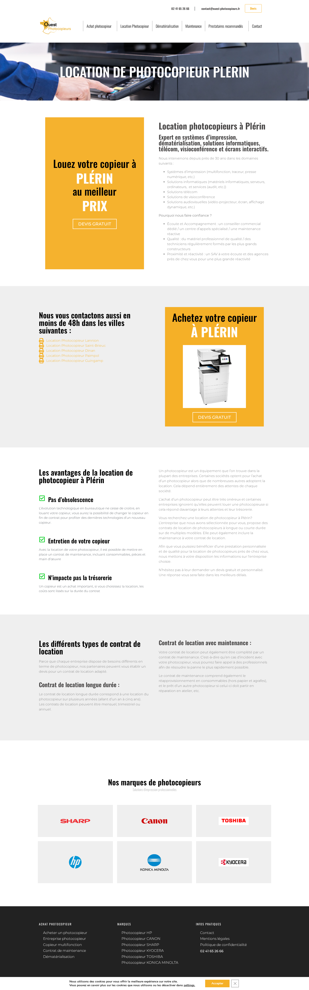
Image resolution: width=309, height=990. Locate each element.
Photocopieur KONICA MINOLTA (149, 962)
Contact (257, 26)
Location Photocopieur (134, 26)
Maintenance (193, 26)
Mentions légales (215, 938)
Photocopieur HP (136, 933)
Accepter (217, 983)
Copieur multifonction (62, 945)
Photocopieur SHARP (140, 945)
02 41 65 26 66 (211, 951)
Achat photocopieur (99, 26)
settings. (189, 985)
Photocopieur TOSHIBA (142, 957)
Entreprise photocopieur (64, 938)
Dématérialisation (167, 26)
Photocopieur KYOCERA (142, 950)
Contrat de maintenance (64, 950)
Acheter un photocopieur (65, 933)
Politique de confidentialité (223, 945)
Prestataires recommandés (226, 26)
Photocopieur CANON (140, 938)
